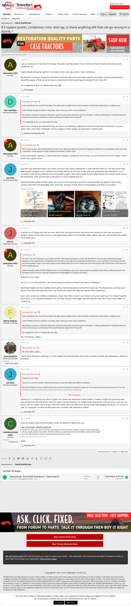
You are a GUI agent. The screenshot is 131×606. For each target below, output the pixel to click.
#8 (127, 343)
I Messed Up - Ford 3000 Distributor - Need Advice (34, 476)
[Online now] (10, 318)
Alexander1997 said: (29, 101)
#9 (127, 369)
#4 (127, 164)
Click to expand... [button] (74, 395)
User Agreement (22, 581)
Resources (18, 14)
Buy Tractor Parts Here (65, 537)
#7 (127, 307)
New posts (16, 18)
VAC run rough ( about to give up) (36, 427)
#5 (127, 228)
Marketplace (34, 14)
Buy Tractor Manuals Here (64, 544)
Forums (6, 14)
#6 (127, 250)
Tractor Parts (63, 14)
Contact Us (5, 18)
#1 (127, 59)
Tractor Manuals (80, 14)
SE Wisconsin (13, 442)
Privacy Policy (36, 581)
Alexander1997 (9, 54)
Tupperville (13, 479)
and (34, 133)
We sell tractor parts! (14, 556)
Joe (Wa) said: (27, 255)
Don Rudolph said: (29, 145)
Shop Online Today (48, 559)
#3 (127, 140)
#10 (126, 418)
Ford (35, 479)
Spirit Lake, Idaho (12, 363)
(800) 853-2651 (117, 4)
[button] (25, 14)
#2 (127, 96)
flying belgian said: (29, 348)
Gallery (49, 14)
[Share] (123, 59)
